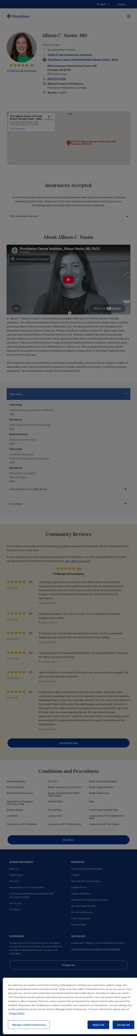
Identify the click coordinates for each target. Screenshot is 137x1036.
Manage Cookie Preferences (29, 1024)
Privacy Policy (17, 1013)
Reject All (98, 1024)
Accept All (123, 1024)
